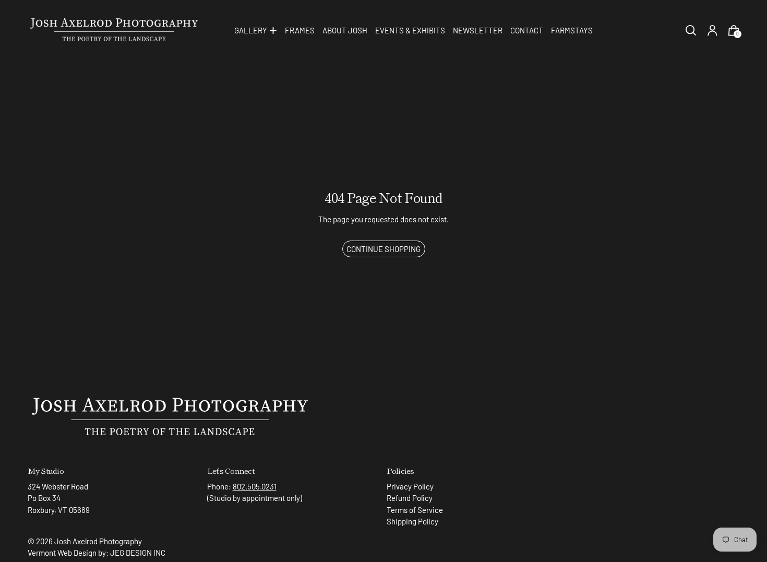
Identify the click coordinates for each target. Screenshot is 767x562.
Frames (300, 30)
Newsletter (477, 30)
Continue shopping (383, 249)
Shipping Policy (412, 521)
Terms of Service (415, 510)
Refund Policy (410, 498)
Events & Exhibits (410, 30)
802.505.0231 (255, 486)
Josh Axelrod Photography (98, 541)
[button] (691, 31)
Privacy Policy (410, 486)
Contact (526, 30)
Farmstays (572, 30)
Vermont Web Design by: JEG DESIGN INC (96, 552)
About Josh (344, 30)
